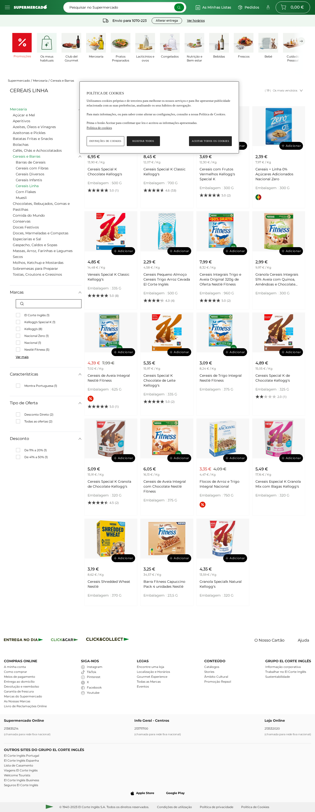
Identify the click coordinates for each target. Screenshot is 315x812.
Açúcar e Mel (24, 115)
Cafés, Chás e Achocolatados (37, 150)
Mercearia (40, 80)
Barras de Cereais (31, 162)
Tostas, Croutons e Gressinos (37, 274)
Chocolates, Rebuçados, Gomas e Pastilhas (41, 206)
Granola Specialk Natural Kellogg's (221, 584)
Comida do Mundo (29, 215)
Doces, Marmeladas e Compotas (40, 233)
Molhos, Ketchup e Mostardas (38, 262)
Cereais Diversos (30, 174)
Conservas (22, 221)
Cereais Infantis (29, 180)
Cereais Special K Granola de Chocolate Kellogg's (109, 484)
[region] (159, 117)
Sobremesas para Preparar (35, 268)
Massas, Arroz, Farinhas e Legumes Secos (43, 254)
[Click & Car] (64, 640)
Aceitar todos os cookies (210, 141)
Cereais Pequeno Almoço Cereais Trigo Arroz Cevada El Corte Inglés (166, 279)
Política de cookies (99, 128)
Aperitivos (21, 121)
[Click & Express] (23, 640)
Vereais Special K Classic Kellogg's (108, 277)
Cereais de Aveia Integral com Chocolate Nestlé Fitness (164, 486)
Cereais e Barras (62, 80)
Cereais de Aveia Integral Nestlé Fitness (109, 378)
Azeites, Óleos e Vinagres (34, 127)
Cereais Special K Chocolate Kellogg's (105, 171)
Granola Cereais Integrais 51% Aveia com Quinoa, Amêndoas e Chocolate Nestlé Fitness (276, 279)
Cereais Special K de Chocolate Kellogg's (272, 378)
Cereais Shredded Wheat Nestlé (109, 584)
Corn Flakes (26, 192)
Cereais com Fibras (32, 168)
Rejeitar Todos (143, 141)
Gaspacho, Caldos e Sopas (35, 245)
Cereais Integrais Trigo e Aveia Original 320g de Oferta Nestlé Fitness (220, 279)
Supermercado (19, 80)
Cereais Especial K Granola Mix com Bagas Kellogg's (278, 484)
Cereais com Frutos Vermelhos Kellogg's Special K (217, 174)
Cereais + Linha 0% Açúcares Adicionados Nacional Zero (274, 174)
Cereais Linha (27, 186)
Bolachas (21, 144)
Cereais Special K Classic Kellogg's (164, 171)
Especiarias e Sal (27, 239)
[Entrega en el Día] (108, 640)
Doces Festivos (26, 227)
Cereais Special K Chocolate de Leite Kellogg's (159, 380)
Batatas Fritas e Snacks (33, 138)
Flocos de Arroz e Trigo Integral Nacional (219, 484)
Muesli (21, 197)
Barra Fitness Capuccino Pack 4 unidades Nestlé (164, 584)
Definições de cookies (105, 141)
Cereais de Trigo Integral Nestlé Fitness (221, 378)
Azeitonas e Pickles (29, 133)
